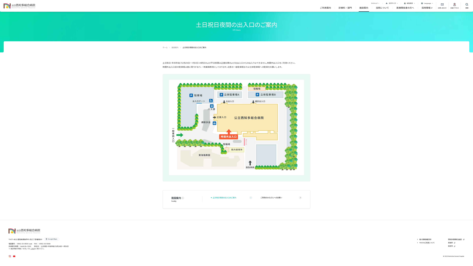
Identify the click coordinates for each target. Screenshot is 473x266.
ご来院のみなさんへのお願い (271, 198)
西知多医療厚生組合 (455, 239)
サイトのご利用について (427, 243)
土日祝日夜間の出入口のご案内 (224, 198)
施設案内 (175, 47)
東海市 (450, 243)
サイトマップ (374, 3)
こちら (32, 249)
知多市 (450, 246)
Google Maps (52, 239)
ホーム (165, 47)
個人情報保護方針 (425, 239)
